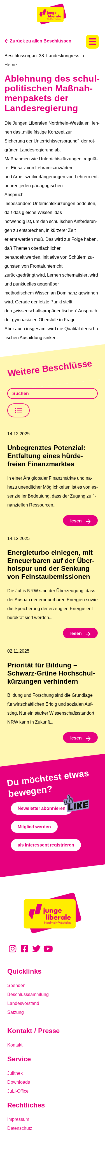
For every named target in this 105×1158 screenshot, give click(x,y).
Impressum (18, 1119)
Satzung (15, 1012)
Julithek (15, 1073)
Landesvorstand (23, 1003)
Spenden (16, 985)
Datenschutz (19, 1128)
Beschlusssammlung (28, 994)
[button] (92, 42)
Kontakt (14, 1045)
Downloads (18, 1082)
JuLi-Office (18, 1091)
